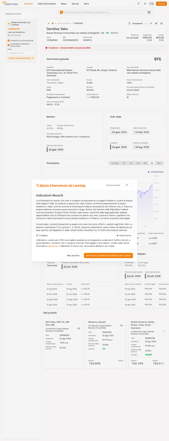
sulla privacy (53, 246)
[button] (124, 235)
